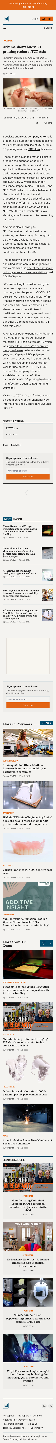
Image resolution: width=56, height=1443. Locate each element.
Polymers (8, 40)
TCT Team (11, 73)
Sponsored (8, 1034)
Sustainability (10, 760)
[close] (52, 5)
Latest (7, 519)
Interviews (8, 914)
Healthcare (9, 1086)
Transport (8, 813)
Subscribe (28, 476)
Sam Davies (10, 560)
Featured (17, 519)
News (5, 1135)
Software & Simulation (14, 982)
